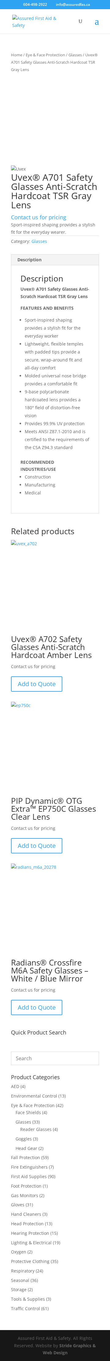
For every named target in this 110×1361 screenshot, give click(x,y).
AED (15, 1086)
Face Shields (28, 1112)
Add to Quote (37, 684)
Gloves (17, 1205)
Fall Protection (25, 1157)
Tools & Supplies (28, 1299)
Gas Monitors (24, 1195)
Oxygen (18, 1252)
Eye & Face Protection (45, 55)
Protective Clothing (30, 1261)
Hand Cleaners (26, 1214)
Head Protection (27, 1224)
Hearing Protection (30, 1233)
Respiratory (23, 1271)
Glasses (75, 55)
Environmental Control (34, 1096)
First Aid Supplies (29, 1176)
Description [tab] (29, 260)
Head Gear (26, 1148)
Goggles (24, 1139)
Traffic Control (25, 1308)
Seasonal (20, 1280)
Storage (19, 1289)
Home (16, 55)
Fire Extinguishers (29, 1167)
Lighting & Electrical (31, 1243)
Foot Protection (26, 1186)
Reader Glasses (36, 1129)
